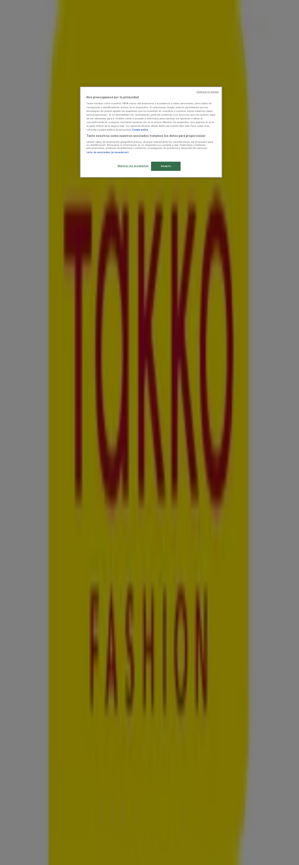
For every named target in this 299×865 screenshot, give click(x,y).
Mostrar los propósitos (133, 165)
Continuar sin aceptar (207, 91)
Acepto (166, 166)
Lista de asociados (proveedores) (107, 152)
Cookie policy (140, 129)
